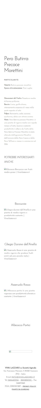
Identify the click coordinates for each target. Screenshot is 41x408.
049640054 (13, 380)
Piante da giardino (20, 389)
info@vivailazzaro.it (23, 377)
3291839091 (26, 380)
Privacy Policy (29, 386)
